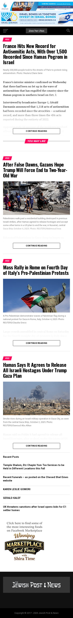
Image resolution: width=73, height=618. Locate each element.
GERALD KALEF (12, 498)
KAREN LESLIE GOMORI (16, 489)
